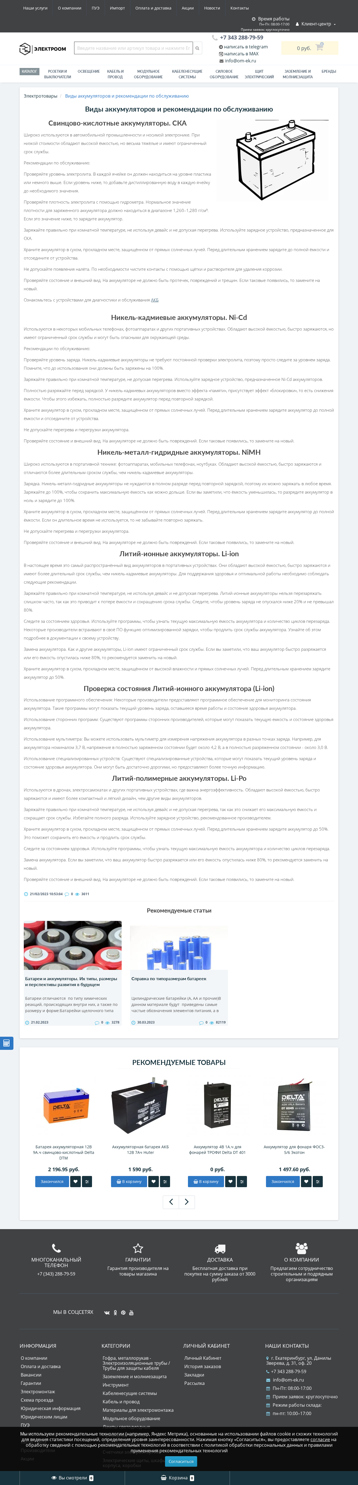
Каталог (29, 71)
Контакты (239, 8)
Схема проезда (37, 1400)
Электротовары (40, 96)
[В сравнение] (87, 1181)
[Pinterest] (121, 1310)
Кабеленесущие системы (187, 74)
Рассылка (194, 1383)
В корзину (131, 1181)
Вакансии (31, 1375)
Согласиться (181, 1461)
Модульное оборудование (148, 74)
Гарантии (31, 1383)
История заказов (202, 1366)
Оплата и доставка (153, 8)
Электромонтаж (38, 1392)
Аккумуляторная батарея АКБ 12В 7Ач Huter (140, 1149)
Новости (212, 8)
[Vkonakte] (106, 1310)
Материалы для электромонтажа (138, 1410)
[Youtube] (129, 1310)
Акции (188, 8)
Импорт (117, 8)
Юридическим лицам (44, 1417)
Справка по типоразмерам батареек (168, 978)
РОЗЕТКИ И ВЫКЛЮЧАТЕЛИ (57, 74)
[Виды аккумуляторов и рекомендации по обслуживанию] (273, 160)
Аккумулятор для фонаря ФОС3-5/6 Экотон (294, 1149)
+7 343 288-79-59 (288, 1371)
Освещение (89, 71)
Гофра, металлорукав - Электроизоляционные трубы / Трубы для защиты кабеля (136, 1363)
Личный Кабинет (202, 1358)
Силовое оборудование (224, 74)
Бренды (329, 71)
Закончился (52, 1181)
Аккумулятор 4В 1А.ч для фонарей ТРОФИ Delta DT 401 (217, 1149)
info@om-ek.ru (240, 61)
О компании (69, 8)
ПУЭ (96, 8)
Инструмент (116, 1385)
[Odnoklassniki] (114, 1310)
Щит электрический (259, 74)
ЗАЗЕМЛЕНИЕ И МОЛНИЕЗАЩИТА (298, 74)
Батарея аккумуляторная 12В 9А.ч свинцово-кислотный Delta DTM (63, 1152)
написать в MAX (241, 54)
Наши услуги (35, 8)
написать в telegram (245, 47)
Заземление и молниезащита (135, 1376)
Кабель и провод (115, 74)
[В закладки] (75, 1181)
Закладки (194, 1375)
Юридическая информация (51, 1408)
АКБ (155, 300)
